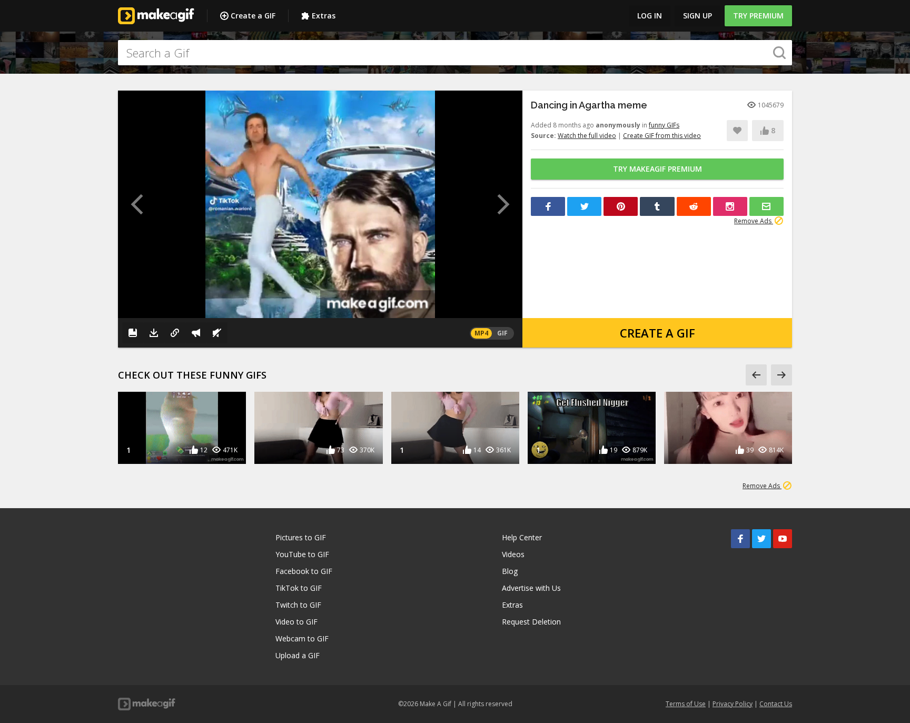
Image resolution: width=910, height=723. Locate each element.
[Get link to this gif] (174, 332)
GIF (502, 333)
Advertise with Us (531, 588)
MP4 (481, 333)
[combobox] (455, 52)
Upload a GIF (297, 655)
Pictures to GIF (300, 537)
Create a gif (657, 333)
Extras (323, 16)
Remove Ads (753, 220)
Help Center (522, 537)
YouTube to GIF (302, 554)
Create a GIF (253, 16)
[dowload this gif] (153, 332)
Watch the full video (587, 135)
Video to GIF (296, 622)
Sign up (697, 16)
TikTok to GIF (298, 588)
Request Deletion (531, 622)
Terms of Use (686, 703)
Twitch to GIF (298, 605)
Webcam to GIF (302, 638)
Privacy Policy (733, 703)
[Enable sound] (217, 332)
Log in (649, 16)
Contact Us (775, 703)
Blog (510, 571)
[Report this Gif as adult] (195, 332)
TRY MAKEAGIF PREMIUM (657, 169)
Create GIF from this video (662, 135)
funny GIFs (664, 125)
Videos (513, 554)
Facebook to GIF (303, 571)
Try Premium (758, 16)
